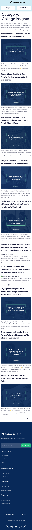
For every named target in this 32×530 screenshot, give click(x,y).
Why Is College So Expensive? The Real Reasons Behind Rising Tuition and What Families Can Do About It (16, 247)
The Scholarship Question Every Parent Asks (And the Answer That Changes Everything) (15, 335)
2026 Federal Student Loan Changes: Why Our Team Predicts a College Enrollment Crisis (15, 269)
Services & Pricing (7, 468)
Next (29, 419)
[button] (2, 2)
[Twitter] (7, 526)
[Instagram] (20, 526)
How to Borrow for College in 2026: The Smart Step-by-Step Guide (14, 378)
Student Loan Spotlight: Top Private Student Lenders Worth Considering (14, 77)
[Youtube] (24, 526)
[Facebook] (11, 526)
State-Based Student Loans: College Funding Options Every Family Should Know (14, 120)
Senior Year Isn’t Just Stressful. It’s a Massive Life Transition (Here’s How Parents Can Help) (16, 204)
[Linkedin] (16, 526)
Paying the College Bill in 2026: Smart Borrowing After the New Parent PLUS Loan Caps (14, 291)
